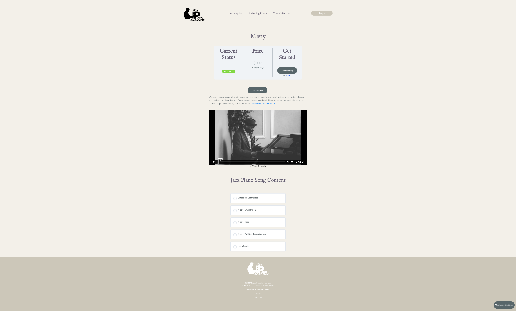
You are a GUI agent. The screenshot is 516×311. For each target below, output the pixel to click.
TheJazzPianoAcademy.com (263, 103)
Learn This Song (287, 70)
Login (322, 13)
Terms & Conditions (258, 293)
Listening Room (258, 13)
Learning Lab (235, 13)
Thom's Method (282, 13)
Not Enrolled (229, 71)
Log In (288, 75)
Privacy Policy (258, 297)
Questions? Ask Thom (504, 305)
